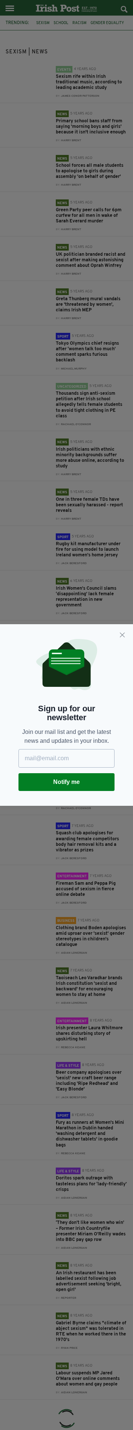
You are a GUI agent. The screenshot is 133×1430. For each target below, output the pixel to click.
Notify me (66, 782)
